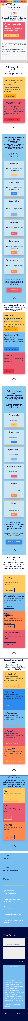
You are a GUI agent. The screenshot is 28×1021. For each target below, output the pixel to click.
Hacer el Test (10, 96)
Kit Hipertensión (11, 686)
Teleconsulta (14, 290)
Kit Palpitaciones (11, 725)
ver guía (14, 194)
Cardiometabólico (12, 349)
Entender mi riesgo (12, 119)
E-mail (8, 818)
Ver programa (14, 541)
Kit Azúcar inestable (12, 706)
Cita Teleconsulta (11, 800)
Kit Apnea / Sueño (12, 743)
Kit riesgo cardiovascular (14, 761)
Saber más (9, 607)
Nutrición (9, 371)
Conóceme (9, 590)
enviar (21, 961)
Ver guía (14, 175)
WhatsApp (9, 837)
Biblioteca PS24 (11, 329)
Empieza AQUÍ (10, 36)
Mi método (9, 626)
